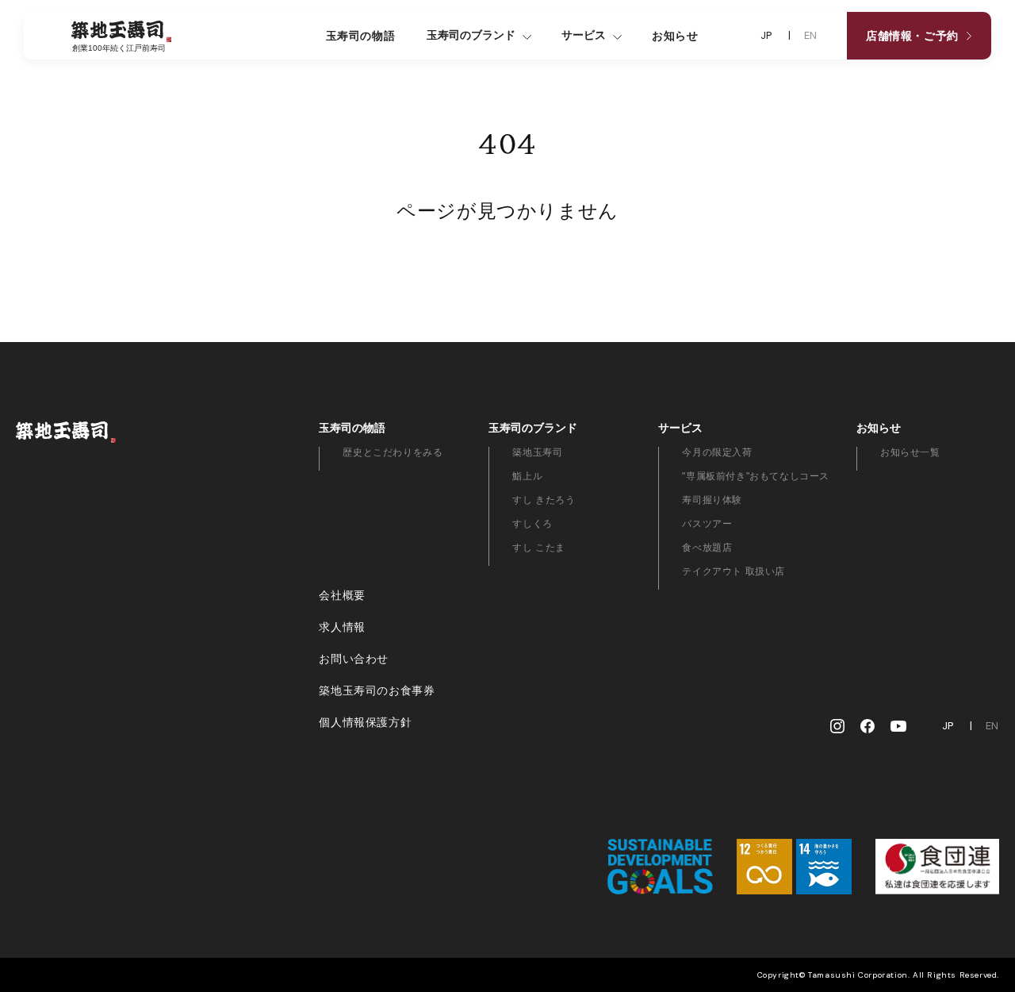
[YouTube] (898, 726)
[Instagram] (837, 726)
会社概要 (342, 595)
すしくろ (532, 523)
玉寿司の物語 (361, 35)
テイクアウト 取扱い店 (733, 571)
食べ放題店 (707, 547)
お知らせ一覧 (910, 452)
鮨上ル (527, 476)
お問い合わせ (354, 658)
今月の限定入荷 (717, 452)
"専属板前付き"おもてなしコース (755, 476)
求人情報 (342, 627)
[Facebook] (867, 726)
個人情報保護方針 (365, 722)
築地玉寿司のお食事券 (377, 690)
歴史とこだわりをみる (392, 452)
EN (811, 35)
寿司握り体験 (712, 500)
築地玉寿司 (537, 452)
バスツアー (707, 523)
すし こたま (538, 547)
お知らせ (675, 35)
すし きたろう (543, 500)
